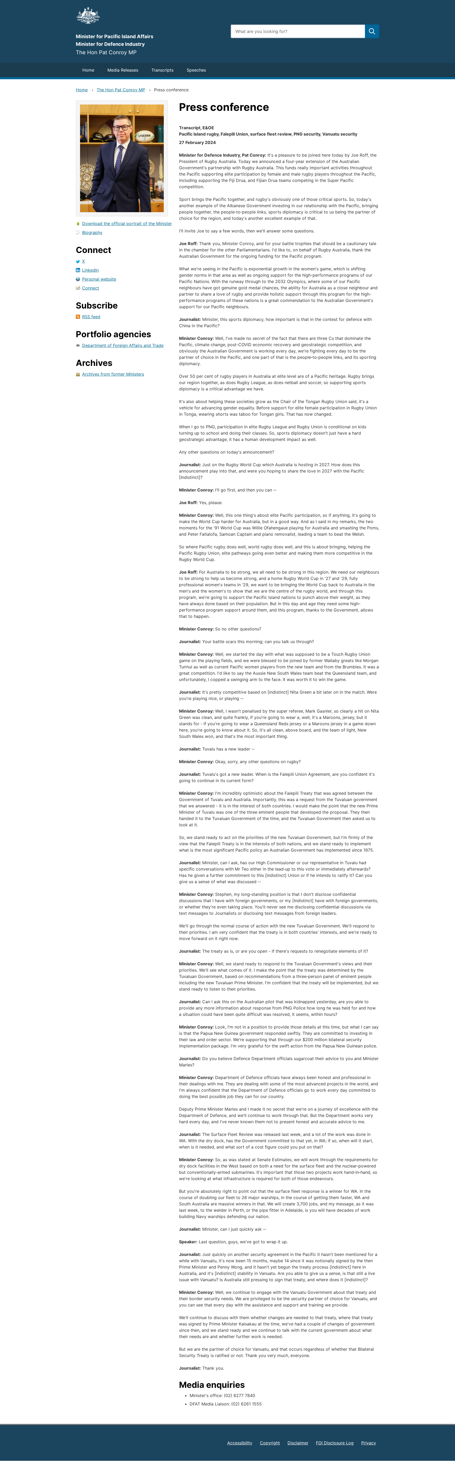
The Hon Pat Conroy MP (121, 89)
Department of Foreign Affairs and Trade (123, 345)
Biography (92, 232)
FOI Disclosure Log (335, 1442)
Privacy (368, 1442)
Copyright (270, 1442)
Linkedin (90, 270)
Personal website (99, 279)
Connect (90, 288)
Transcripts (162, 70)
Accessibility (239, 1442)
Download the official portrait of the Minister (127, 223)
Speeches (196, 70)
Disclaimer (298, 1442)
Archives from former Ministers (113, 374)
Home (88, 70)
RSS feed (91, 316)
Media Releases (122, 70)
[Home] (150, 15)
